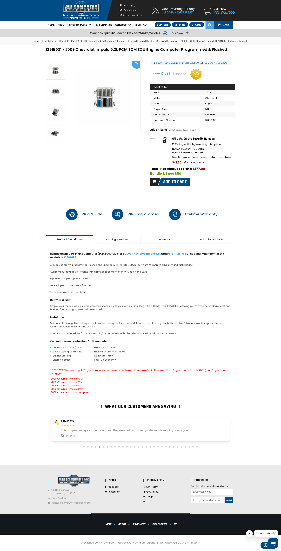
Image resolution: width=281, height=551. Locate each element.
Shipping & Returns (117, 239)
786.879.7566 (224, 12)
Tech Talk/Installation (211, 239)
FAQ (145, 501)
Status (196, 25)
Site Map (148, 496)
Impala (121, 41)
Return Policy (150, 486)
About (62, 25)
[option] (104, 97)
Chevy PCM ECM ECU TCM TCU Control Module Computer (86, 41)
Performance (103, 25)
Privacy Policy (150, 491)
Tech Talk (140, 25)
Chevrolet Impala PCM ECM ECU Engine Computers (152, 41)
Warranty (164, 239)
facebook (113, 486)
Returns (180, 25)
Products (139, 524)
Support (162, 25)
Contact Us (159, 524)
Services (121, 25)
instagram (114, 491)
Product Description (70, 239)
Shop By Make (78, 25)
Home (51, 25)
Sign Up (229, 500)
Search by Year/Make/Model (136, 33)
